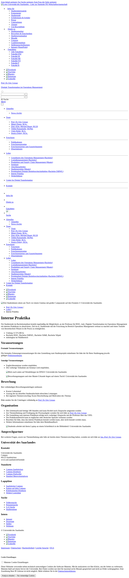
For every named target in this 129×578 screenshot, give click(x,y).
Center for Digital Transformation (19, 180)
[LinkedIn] (10, 79)
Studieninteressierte (18, 11)
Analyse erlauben (8, 576)
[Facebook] (11, 70)
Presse (13, 20)
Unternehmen (16, 22)
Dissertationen (16, 149)
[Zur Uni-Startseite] (23, 4)
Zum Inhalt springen (9, 2)
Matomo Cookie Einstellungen (16, 562)
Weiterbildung (16, 176)
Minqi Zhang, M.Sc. (19, 124)
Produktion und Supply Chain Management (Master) (32, 162)
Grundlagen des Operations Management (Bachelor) (32, 158)
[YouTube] (10, 72)
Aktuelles (10, 109)
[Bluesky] (10, 74)
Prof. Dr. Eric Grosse (19, 122)
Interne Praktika (17, 174)
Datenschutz (16, 548)
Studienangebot (17, 31)
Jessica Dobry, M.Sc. (19, 133)
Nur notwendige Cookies (26, 576)
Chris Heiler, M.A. (18, 131)
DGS (52, 548)
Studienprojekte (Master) (21, 169)
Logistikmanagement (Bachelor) (24, 160)
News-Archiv (16, 113)
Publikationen (16, 142)
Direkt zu (11, 29)
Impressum (5, 548)
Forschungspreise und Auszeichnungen (26, 147)
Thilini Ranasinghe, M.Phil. (22, 129)
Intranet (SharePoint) (19, 47)
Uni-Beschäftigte (18, 27)
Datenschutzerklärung (66, 571)
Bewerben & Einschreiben (21, 34)
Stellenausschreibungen (20, 45)
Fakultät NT (16, 61)
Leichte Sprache (42, 548)
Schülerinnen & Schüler (20, 18)
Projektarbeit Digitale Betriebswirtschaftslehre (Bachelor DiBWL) (37, 171)
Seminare (15, 164)
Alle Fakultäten (17, 52)
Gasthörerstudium (18, 43)
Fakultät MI (15, 58)
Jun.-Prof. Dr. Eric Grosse (110, 437)
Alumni (14, 24)
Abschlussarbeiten (18, 167)
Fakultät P (15, 63)
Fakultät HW (16, 54)
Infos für (10, 9)
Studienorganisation (19, 36)
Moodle (14, 38)
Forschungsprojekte (19, 144)
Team (8, 117)
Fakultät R (15, 65)
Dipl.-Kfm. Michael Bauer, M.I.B (24, 126)
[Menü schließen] (2, 104)
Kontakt (9, 186)
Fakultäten (12, 49)
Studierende (16, 15)
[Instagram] (11, 76)
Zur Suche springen (25, 2)
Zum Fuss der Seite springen (45, 2)
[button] (5, 99)
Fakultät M (15, 56)
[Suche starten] (26, 94)
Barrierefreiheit (28, 548)
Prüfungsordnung (15, 355)
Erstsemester (16, 13)
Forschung (10, 137)
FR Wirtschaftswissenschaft (56, 4)
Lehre (8, 153)
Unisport (14, 40)
